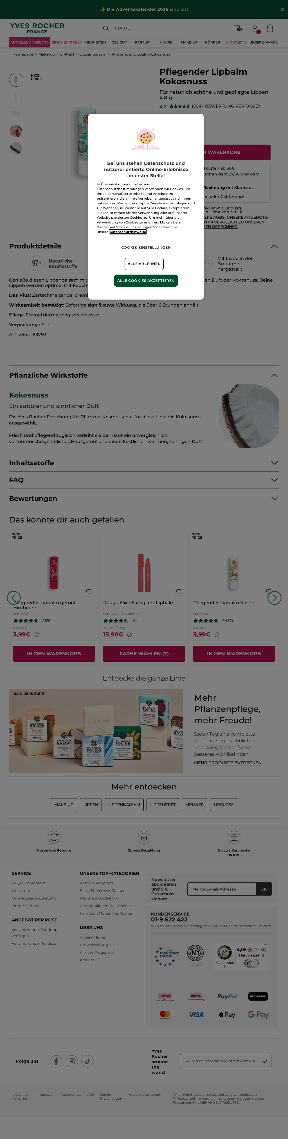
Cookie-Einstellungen (146, 247)
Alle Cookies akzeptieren (146, 281)
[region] (146, 207)
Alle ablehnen (144, 264)
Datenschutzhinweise (128, 232)
